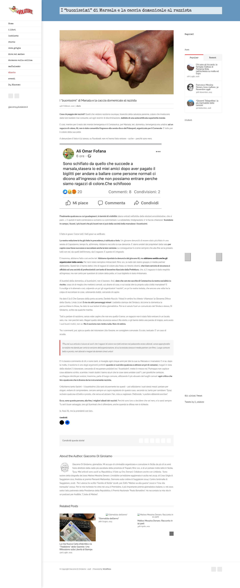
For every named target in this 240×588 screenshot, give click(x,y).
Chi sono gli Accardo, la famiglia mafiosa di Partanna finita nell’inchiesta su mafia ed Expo (207, 69)
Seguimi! (189, 34)
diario (78, 106)
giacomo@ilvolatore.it (18, 107)
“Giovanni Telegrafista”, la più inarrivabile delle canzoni (207, 103)
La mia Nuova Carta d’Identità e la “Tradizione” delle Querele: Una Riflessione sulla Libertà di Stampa (76, 547)
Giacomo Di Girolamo (98, 456)
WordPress (107, 569)
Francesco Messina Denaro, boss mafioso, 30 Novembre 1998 (207, 87)
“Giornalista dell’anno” (108, 518)
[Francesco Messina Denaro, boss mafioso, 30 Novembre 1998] (190, 85)
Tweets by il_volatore (194, 402)
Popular (194, 58)
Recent (212, 58)
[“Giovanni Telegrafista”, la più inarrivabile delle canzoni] (190, 101)
